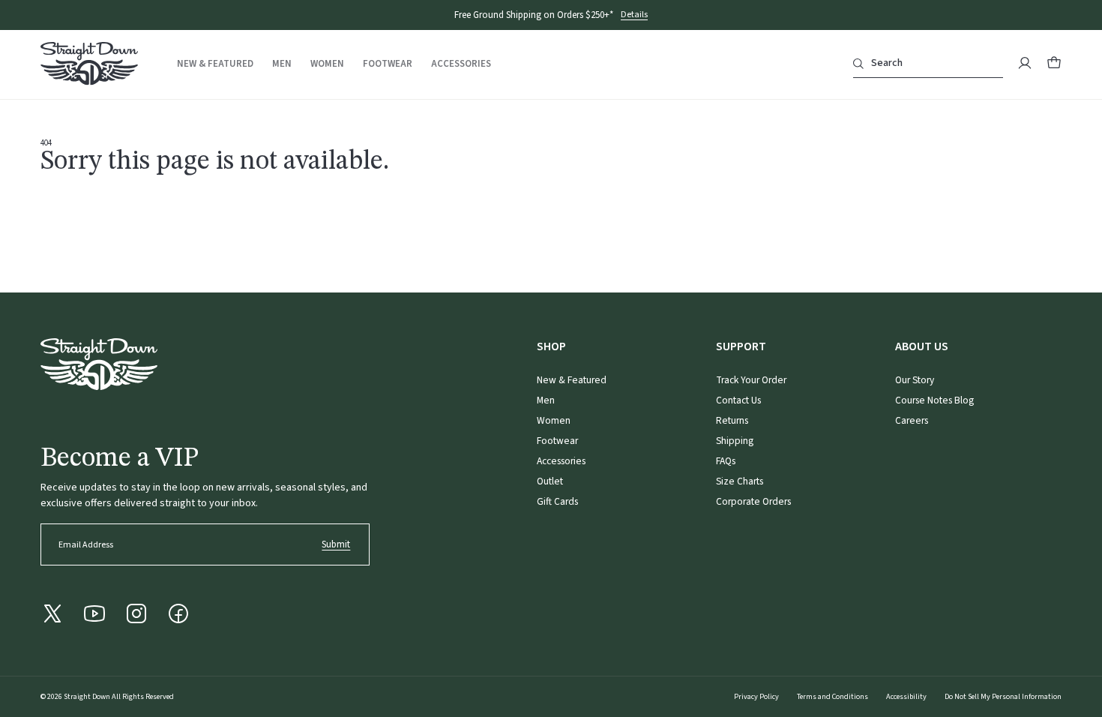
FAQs (725, 461)
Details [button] (634, 15)
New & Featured (215, 64)
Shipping (734, 441)
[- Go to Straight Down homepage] (98, 364)
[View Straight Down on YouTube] (94, 614)
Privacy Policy (756, 697)
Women (327, 64)
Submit (336, 544)
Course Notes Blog (934, 400)
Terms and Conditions (832, 697)
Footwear (387, 64)
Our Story (914, 380)
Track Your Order (751, 380)
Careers (911, 420)
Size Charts (739, 481)
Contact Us (738, 400)
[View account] (1024, 63)
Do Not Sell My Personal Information (1003, 697)
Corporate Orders (753, 501)
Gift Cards (557, 501)
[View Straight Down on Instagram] (136, 614)
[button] (1054, 63)
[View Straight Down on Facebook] (178, 614)
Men (282, 64)
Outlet (550, 481)
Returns (732, 420)
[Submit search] (858, 63)
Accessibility (906, 697)
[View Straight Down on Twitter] (52, 614)
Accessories (461, 64)
